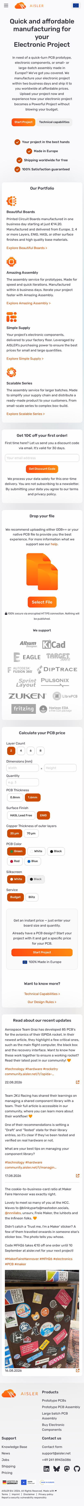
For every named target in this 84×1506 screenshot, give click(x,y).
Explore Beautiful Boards (26, 248)
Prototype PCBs (54, 1400)
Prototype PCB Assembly (61, 1407)
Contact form (52, 1447)
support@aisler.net (56, 1453)
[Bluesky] (57, 1470)
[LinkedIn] (47, 1470)
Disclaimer (29, 1494)
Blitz (32, 897)
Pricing (7, 1473)
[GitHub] (77, 1470)
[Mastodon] (67, 1470)
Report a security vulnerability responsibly (24, 1497)
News (6, 1453)
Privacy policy (46, 1494)
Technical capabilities (54, 122)
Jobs (5, 1460)
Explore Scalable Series (24, 414)
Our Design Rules (41, 1002)
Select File (42, 602)
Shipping (8, 1466)
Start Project (23, 122)
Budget (15, 897)
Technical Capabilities (40, 994)
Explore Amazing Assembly (27, 303)
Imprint (16, 1494)
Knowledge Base (14, 1447)
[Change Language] (76, 5)
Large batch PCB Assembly (55, 1416)
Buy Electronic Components (53, 1427)
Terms (5, 1494)
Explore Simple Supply (24, 359)
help (54, 544)
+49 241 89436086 (56, 1460)
